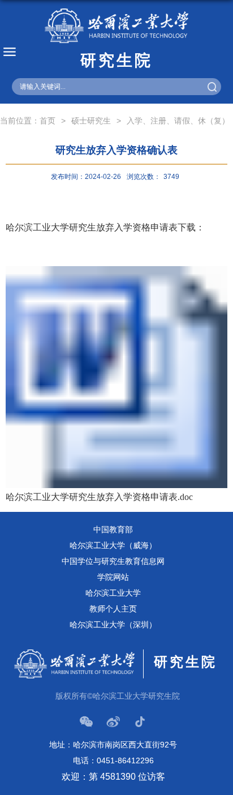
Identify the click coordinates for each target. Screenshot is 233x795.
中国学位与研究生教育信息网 (113, 561)
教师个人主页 (113, 608)
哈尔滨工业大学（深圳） (113, 624)
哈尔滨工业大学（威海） (113, 545)
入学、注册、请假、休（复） (178, 120)
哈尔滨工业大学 (113, 592)
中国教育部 (113, 529)
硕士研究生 (91, 120)
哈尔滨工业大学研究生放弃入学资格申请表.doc (99, 497)
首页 (47, 120)
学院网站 (113, 577)
